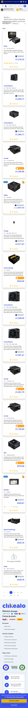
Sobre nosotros (9, 636)
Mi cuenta (7, 626)
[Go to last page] (17, 595)
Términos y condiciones (11, 656)
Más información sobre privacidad (15, 697)
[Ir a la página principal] (14, 606)
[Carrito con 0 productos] (25, 6)
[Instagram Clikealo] (23, 2)
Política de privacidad (10, 642)
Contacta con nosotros (11, 639)
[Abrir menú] (3, 6)
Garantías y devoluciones (11, 648)
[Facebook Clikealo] (21, 2)
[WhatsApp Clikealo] (26, 2)
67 (11, 595)
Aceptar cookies (14, 701)
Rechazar (14, 705)
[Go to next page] (14, 595)
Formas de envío (9, 662)
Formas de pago (9, 659)
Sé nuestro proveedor (10, 645)
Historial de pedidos (10, 629)
